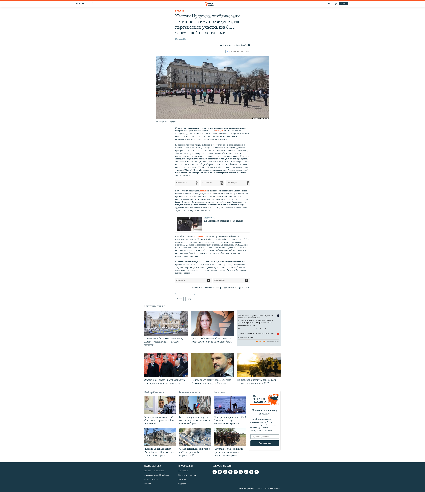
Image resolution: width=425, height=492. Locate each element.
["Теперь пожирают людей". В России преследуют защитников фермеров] (230, 405)
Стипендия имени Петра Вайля (156, 475)
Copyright (182, 483)
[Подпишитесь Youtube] (230, 472)
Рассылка (182, 479)
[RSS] (246, 472)
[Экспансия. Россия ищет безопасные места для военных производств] (166, 365)
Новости (179, 11)
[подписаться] (256, 472)
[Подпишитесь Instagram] (241, 472)
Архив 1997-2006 (150, 479)
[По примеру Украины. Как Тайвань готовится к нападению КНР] (259, 365)
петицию (219, 131)
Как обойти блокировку (187, 475)
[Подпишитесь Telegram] (236, 472)
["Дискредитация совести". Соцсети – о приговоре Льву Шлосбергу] (160, 405)
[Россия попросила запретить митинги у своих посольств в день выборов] (195, 405)
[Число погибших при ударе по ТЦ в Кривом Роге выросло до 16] (195, 437)
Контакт (147, 483)
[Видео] (329, 3)
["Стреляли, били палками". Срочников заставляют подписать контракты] (230, 437)
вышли (203, 191)
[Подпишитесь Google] (214, 472)
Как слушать (183, 471)
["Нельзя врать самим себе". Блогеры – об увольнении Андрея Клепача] (212, 365)
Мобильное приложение (154, 471)
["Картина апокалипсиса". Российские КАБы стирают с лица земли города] (160, 437)
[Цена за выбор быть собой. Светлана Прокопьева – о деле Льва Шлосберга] (212, 323)
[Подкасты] (251, 472)
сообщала (198, 237)
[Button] (225, 45)
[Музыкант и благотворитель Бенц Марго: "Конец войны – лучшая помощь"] (166, 323)
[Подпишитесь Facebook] (220, 472)
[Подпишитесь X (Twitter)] (225, 472)
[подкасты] (335, 3)
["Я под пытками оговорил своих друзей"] (189, 224)
